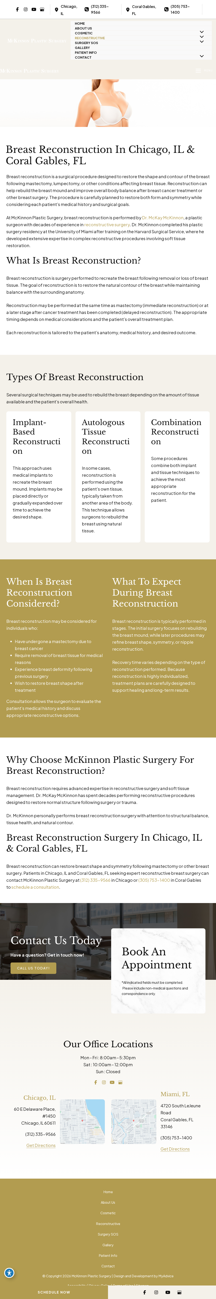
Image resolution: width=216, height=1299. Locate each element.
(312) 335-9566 (95, 880)
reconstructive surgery (107, 224)
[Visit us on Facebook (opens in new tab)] (17, 9)
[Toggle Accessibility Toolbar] (9, 1273)
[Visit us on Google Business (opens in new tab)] (42, 9)
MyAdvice (166, 1276)
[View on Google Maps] (82, 1121)
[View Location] (57, 9)
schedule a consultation (35, 887)
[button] (33, 968)
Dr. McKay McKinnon (163, 217)
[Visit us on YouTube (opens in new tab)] (34, 9)
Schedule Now (54, 1292)
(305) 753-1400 (154, 880)
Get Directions (41, 1145)
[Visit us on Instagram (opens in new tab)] (25, 9)
